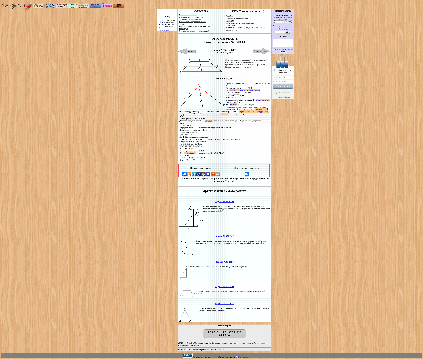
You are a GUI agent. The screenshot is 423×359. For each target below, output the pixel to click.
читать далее (165, 30)
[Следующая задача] (262, 51)
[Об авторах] (95, 8)
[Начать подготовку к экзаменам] (49, 8)
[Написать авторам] (61, 8)
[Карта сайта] (118, 8)
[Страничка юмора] (107, 8)
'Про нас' (230, 181)
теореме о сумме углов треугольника (244, 90)
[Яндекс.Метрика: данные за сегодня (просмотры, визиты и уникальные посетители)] (243, 357)
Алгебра (229, 16)
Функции (183, 24)
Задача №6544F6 (225, 262)
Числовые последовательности (192, 22)
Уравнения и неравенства (190, 19)
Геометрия (183, 29)
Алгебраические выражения (191, 17)
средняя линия (190, 153)
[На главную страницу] (38, 8)
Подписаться (283, 86)
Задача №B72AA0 (224, 286)
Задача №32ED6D (224, 236)
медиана (233, 104)
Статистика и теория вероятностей (194, 31)
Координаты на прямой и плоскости (194, 26)
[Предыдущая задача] (187, 51)
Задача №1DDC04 (224, 303)
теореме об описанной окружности (253, 111)
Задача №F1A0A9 (224, 201)
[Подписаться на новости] (84, 8)
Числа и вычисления (188, 15)
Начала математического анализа (240, 23)
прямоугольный (263, 100)
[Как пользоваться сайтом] (72, 8)
